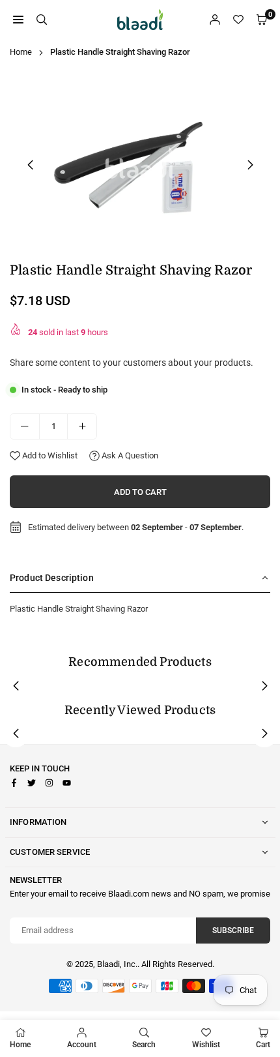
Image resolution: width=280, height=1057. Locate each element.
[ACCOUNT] (215, 20)
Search (144, 1044)
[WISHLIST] (238, 20)
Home (21, 52)
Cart (263, 1044)
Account (81, 1044)
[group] (140, 163)
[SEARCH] (41, 20)
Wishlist (206, 1044)
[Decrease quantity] (24, 426)
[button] (250, 165)
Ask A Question (129, 455)
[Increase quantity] (82, 426)
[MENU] (18, 20)
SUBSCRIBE (233, 930)
